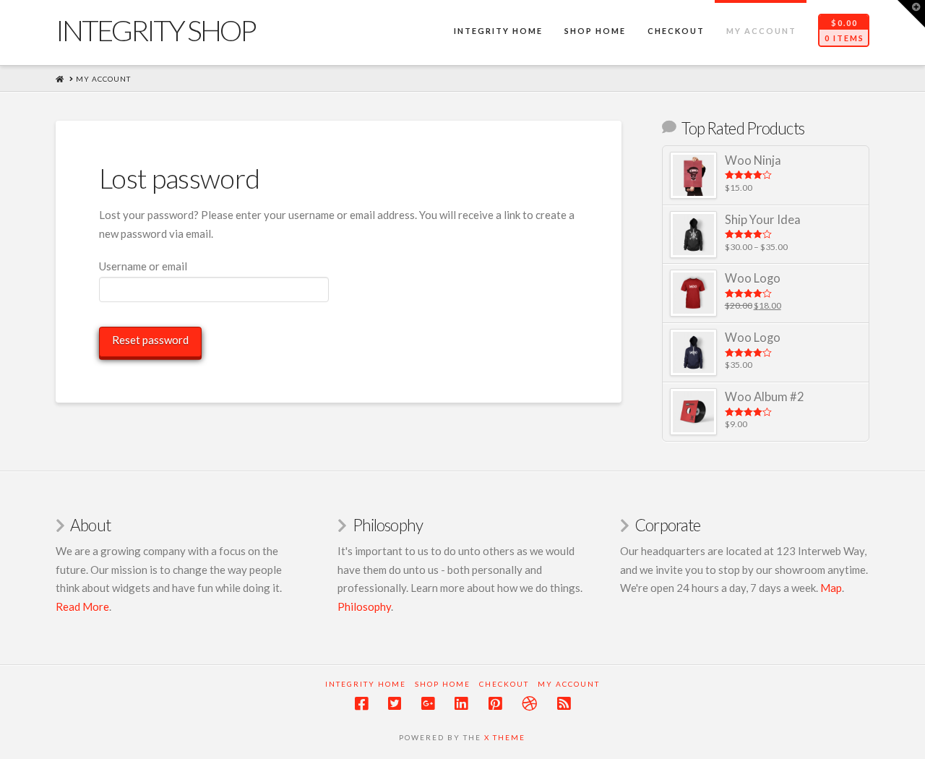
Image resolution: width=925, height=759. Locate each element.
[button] (911, 13)
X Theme (504, 737)
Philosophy (364, 606)
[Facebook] (361, 703)
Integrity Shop (155, 30)
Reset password (150, 339)
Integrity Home (365, 683)
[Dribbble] (529, 703)
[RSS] (563, 703)
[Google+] (427, 703)
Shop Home (442, 683)
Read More (82, 606)
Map (831, 587)
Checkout (504, 683)
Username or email (143, 266)
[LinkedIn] (461, 703)
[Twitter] (394, 703)
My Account (569, 683)
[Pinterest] (495, 703)
